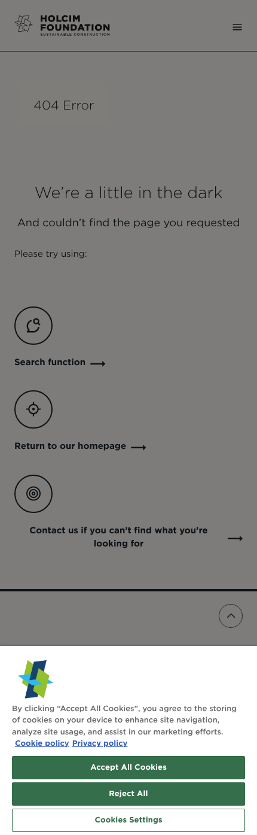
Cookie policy (42, 743)
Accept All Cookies (128, 767)
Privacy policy (100, 743)
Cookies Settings (128, 820)
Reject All (128, 794)
